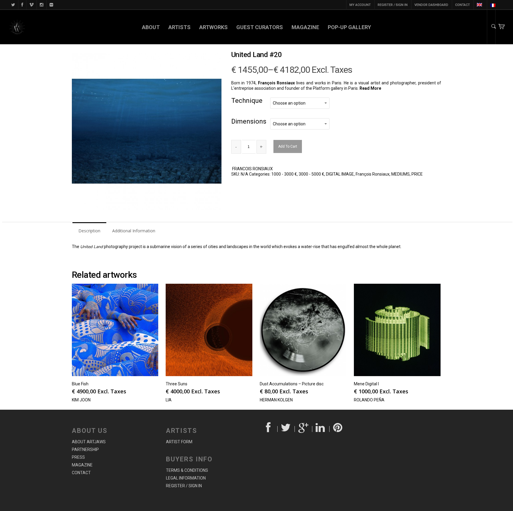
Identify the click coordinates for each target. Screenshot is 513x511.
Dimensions (248, 121)
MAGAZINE (305, 27)
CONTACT (462, 5)
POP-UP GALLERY (349, 27)
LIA (169, 400)
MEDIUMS (400, 174)
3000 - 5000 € (311, 174)
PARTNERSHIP (85, 449)
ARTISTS (179, 27)
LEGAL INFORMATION (186, 478)
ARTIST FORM (179, 441)
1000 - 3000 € (284, 174)
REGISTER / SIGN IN (393, 5)
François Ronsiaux (373, 174)
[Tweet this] (286, 429)
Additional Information (133, 231)
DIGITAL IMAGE (340, 174)
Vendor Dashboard (431, 5)
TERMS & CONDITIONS (187, 470)
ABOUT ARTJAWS (89, 441)
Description (89, 231)
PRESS (78, 457)
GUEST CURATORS (259, 27)
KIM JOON (81, 400)
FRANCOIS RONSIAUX (252, 168)
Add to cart (287, 146)
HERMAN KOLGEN (276, 400)
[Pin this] (338, 429)
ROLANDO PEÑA (369, 400)
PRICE (417, 174)
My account (360, 5)
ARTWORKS (213, 27)
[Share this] (269, 429)
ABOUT (151, 27)
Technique (246, 100)
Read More (371, 88)
